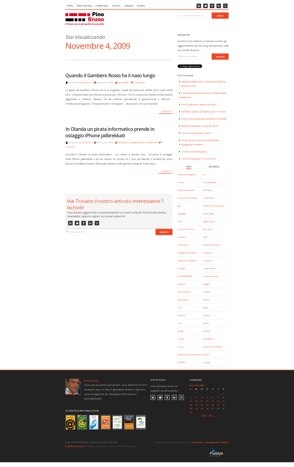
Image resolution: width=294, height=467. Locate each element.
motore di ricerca (186, 229)
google (181, 331)
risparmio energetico (187, 260)
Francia (181, 339)
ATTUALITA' (123, 142)
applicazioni (183, 299)
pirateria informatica (212, 346)
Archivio (141, 5)
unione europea (210, 276)
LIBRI (205, 237)
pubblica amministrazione (189, 354)
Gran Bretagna (209, 182)
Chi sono (116, 5)
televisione (183, 245)
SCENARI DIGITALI (137, 142)
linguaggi (182, 213)
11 (202, 401)
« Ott (203, 416)
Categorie (129, 5)
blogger (206, 284)
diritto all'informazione (213, 205)
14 (218, 401)
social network (209, 268)
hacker (206, 354)
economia (207, 260)
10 (196, 401)
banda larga (208, 213)
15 (224, 401)
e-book (181, 182)
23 (191, 408)
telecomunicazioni (186, 190)
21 (218, 405)
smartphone (208, 339)
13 (213, 401)
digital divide (209, 221)
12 (207, 401)
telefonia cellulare (211, 245)
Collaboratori (101, 5)
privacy (206, 315)
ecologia (181, 268)
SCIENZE (181, 362)
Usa (179, 323)
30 (191, 412)
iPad (180, 221)
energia (206, 362)
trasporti (181, 284)
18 (202, 405)
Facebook (207, 252)
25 (202, 408)
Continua (166, 111)
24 (196, 408)
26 (207, 408)
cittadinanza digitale (187, 174)
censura (206, 292)
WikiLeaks (207, 190)
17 (196, 405)
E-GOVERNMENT (185, 276)
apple (205, 307)
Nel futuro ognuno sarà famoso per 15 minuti (203, 111)
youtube (181, 237)
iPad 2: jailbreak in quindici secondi (198, 104)
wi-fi (179, 307)
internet (181, 315)
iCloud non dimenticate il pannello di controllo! (204, 118)
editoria (206, 331)
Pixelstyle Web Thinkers (217, 442)
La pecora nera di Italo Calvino (196, 133)
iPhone (206, 299)
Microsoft (207, 229)
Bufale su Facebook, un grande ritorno (200, 126)
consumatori (209, 198)
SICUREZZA (151, 142)
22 (224, 405)
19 (207, 405)
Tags (188, 166)
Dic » (212, 416)
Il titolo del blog (84, 5)
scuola (180, 346)
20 (213, 405)
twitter (206, 323)
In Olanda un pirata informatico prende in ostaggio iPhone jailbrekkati (109, 132)
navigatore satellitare (187, 252)
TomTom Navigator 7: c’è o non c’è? (199, 158)
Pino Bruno (86, 82)
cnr (204, 174)
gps (179, 205)
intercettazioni (184, 292)
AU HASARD (123, 82)
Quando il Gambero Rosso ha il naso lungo (110, 75)
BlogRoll (214, 166)
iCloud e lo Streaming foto (194, 151)
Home (70, 5)
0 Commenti (139, 82)
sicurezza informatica (187, 198)
